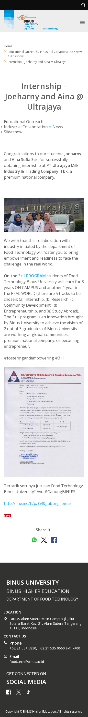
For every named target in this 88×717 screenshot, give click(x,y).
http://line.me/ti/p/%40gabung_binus (38, 503)
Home (8, 46)
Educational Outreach (23, 122)
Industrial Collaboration (26, 127)
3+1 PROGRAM (32, 275)
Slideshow (13, 132)
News (58, 127)
